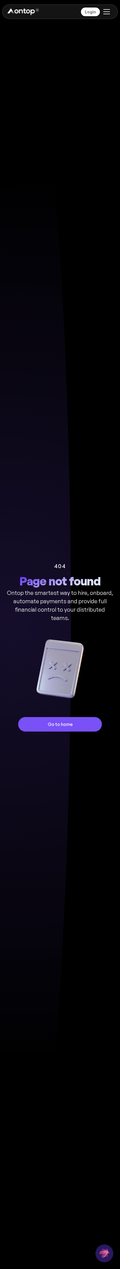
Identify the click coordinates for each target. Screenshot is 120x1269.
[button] (105, 11)
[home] (23, 11)
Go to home (60, 724)
